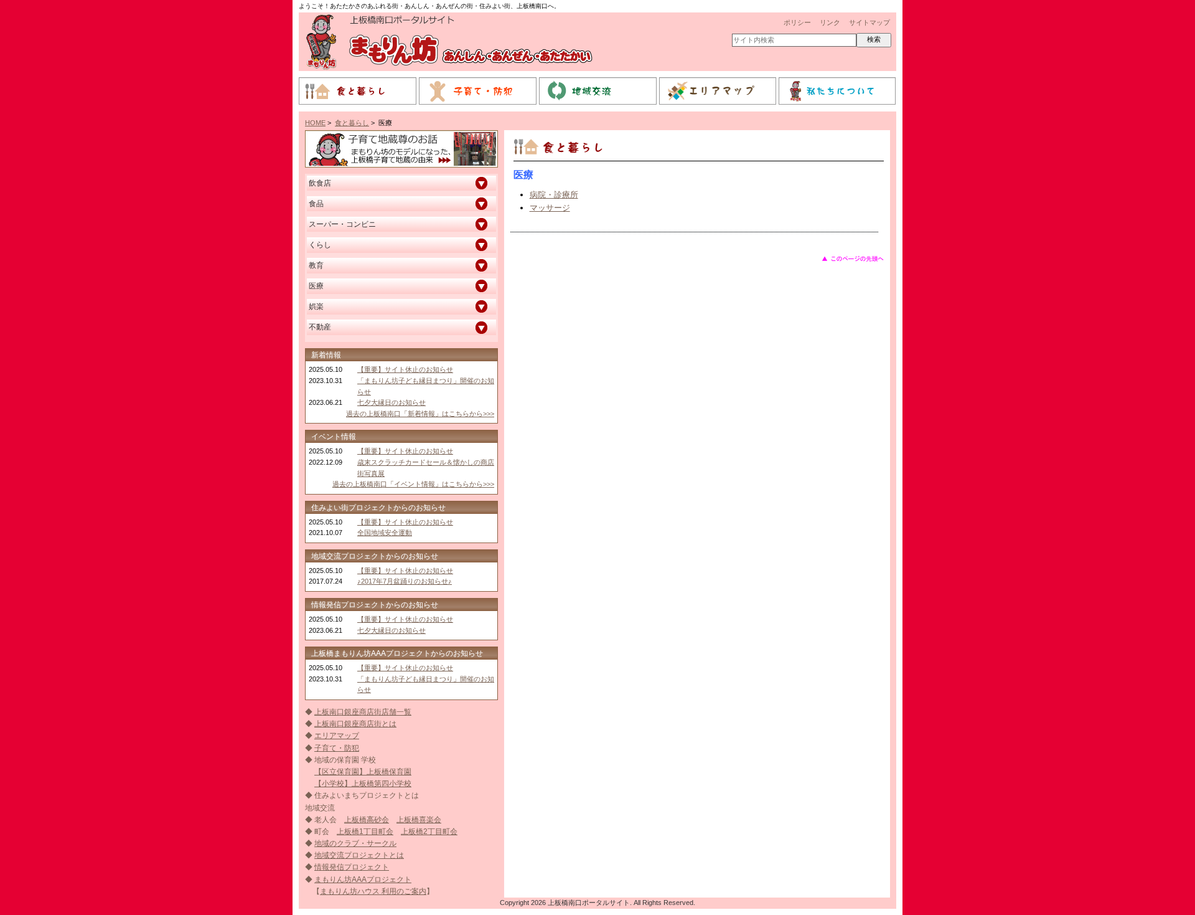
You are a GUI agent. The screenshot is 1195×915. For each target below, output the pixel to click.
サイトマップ (869, 22)
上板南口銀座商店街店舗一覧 (362, 712)
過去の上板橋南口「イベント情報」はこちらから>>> (413, 484)
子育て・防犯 (336, 748)
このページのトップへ (852, 258)
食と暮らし (352, 122)
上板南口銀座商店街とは (355, 723)
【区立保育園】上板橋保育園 (362, 771)
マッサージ (550, 207)
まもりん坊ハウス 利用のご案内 (373, 891)
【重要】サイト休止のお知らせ (405, 369)
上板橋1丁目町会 (365, 831)
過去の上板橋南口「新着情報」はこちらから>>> (420, 413)
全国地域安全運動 (384, 532)
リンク (830, 22)
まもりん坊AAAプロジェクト (362, 879)
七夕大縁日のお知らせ (391, 402)
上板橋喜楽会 (418, 819)
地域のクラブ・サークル (355, 843)
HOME (315, 122)
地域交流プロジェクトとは (359, 855)
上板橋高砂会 (366, 819)
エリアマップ (336, 735)
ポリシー (797, 22)
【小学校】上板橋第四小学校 (362, 783)
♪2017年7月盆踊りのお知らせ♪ (404, 581)
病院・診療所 (554, 194)
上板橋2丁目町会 (429, 831)
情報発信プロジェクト (351, 867)
